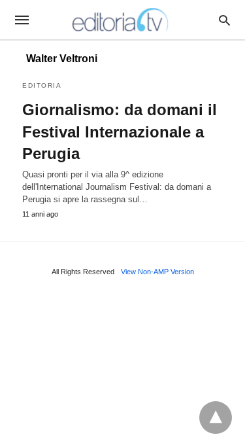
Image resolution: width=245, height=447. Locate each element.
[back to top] (215, 417)
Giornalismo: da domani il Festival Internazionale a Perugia (119, 131)
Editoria (41, 85)
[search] (224, 19)
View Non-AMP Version (157, 272)
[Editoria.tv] (121, 19)
